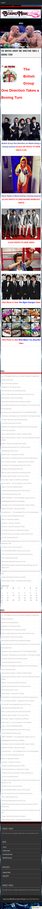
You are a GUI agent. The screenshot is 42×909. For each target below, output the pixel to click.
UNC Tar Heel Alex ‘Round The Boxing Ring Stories (17, 554)
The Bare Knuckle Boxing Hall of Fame (13, 526)
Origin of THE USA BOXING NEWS (11, 487)
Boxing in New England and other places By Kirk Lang (17, 394)
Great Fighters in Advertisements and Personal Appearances (19, 458)
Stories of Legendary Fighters (10, 519)
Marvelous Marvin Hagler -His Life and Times (15, 476)
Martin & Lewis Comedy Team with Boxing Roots (16, 472)
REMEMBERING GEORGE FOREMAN (13, 501)
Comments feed (7, 854)
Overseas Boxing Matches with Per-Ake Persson (15, 490)
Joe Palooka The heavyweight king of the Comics (16, 465)
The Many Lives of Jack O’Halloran (11, 547)
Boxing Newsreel (6, 409)
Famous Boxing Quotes (8, 430)
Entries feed (6, 851)
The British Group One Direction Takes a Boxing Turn (17, 534)
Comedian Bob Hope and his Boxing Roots (14, 419)
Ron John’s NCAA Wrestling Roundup (12, 516)
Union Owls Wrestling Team (9, 558)
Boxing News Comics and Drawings (12, 398)
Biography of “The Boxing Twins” (11, 387)
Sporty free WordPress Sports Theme (14, 899)
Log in (4, 847)
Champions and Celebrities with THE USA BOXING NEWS (19, 412)
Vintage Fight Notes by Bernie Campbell (13, 577)
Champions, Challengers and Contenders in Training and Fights (20, 416)
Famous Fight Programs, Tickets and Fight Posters (16, 434)
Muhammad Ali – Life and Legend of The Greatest (16, 483)
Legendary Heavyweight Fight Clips (12, 469)
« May (3, 607)
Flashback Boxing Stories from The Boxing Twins (16, 447)
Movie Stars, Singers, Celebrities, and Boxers (15, 480)
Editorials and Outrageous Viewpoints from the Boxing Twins (19, 427)
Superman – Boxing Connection (11, 523)
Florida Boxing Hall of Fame (9, 451)
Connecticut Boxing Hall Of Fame (11, 423)
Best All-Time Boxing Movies (9, 383)
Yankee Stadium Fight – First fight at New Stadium (16, 581)
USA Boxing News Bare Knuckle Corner (13, 561)
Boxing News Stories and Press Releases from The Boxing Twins (21, 405)
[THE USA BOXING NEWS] (20, 13)
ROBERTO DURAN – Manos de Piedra (13, 508)
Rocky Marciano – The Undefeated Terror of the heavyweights (20, 512)
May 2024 (6, 876)
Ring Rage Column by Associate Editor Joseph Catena (17, 505)
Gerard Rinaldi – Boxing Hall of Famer (12, 454)
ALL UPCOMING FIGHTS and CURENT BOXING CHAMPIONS (20, 376)
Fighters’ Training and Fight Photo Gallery (13, 443)
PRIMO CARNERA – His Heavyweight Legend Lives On (18, 498)
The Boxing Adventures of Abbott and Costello (15, 530)
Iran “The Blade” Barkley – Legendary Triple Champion (17, 462)
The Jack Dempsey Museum (9, 537)
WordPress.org (7, 858)
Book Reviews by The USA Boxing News (13, 391)
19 (13, 598)
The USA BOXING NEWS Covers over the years (15, 551)
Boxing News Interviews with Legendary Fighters (16, 401)
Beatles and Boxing (7, 380)
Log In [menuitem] (3, 2)
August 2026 (6, 872)
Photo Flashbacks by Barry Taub (11, 494)
